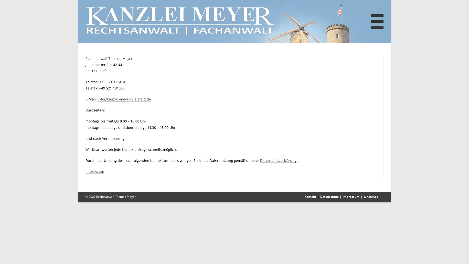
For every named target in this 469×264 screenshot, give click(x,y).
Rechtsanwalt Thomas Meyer (109, 58)
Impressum (94, 171)
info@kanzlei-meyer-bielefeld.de (124, 99)
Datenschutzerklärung (278, 160)
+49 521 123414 (112, 82)
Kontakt (310, 197)
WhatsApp (371, 197)
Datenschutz (329, 197)
